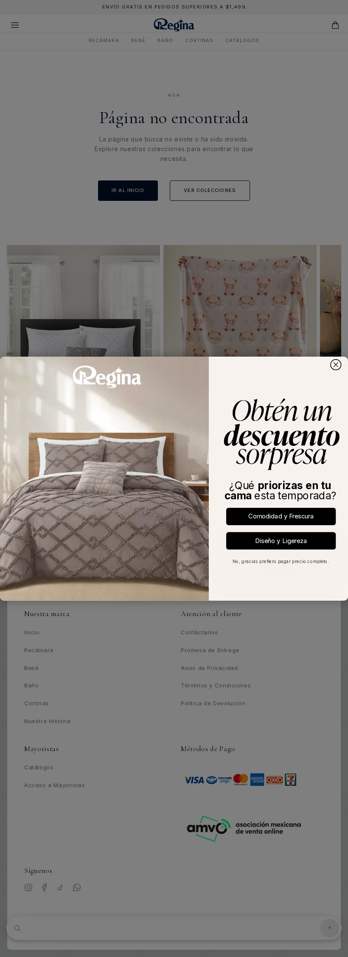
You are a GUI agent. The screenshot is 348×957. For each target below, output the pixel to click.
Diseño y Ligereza (281, 540)
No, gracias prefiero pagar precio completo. (281, 561)
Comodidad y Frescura (281, 516)
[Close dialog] (336, 364)
